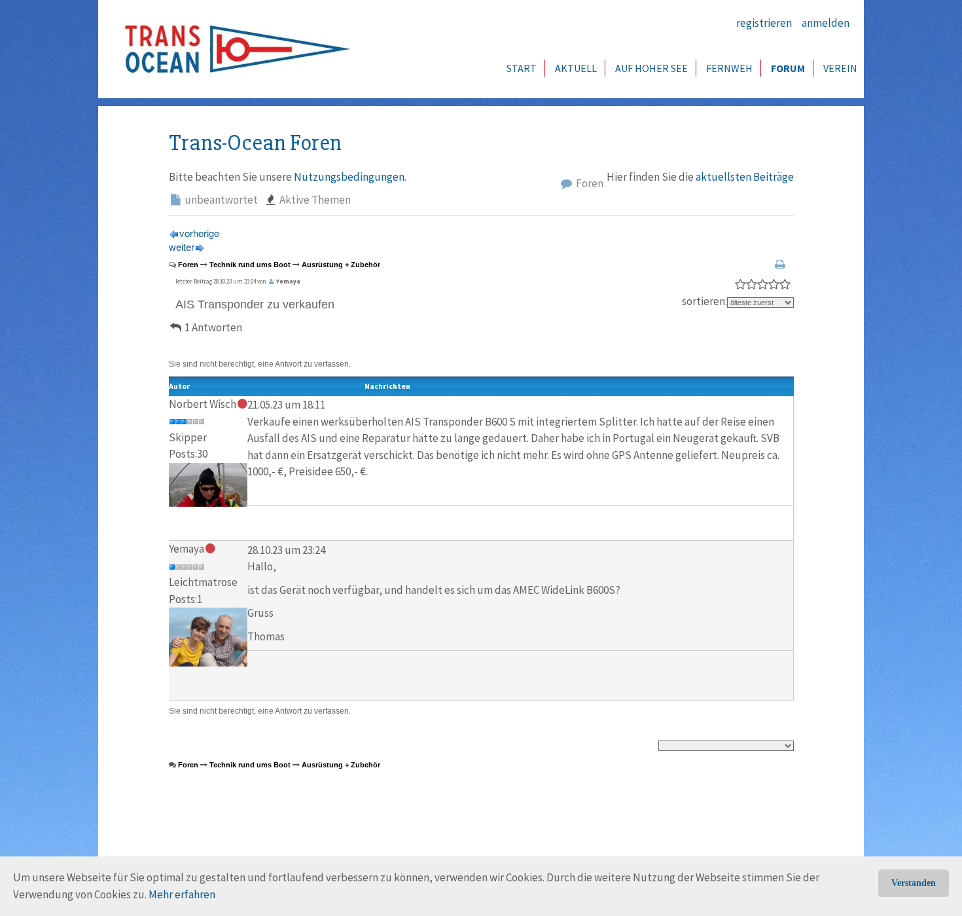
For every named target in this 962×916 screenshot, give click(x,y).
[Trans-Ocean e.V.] (233, 49)
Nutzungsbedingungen (349, 177)
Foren (588, 183)
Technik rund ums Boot (250, 264)
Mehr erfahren (182, 894)
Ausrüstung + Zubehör (341, 264)
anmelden (825, 23)
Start (522, 68)
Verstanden (913, 883)
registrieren (764, 23)
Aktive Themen (314, 199)
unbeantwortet (220, 199)
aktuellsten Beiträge (745, 177)
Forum (788, 68)
